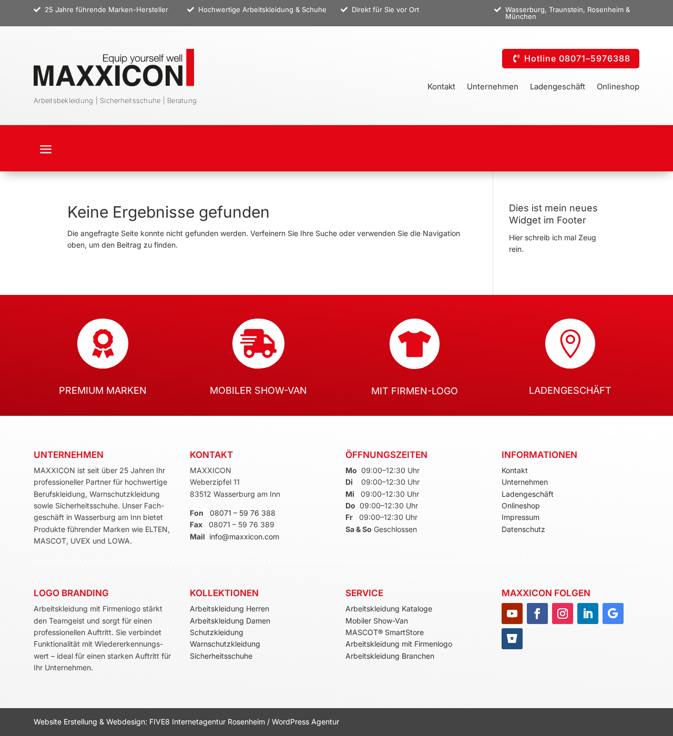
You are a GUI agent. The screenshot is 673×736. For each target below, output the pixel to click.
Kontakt (441, 87)
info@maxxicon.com (244, 536)
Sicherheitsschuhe (221, 655)
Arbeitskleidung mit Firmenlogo (398, 643)
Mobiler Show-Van (376, 620)
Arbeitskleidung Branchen (389, 655)
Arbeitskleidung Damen (230, 620)
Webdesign (125, 721)
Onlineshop (618, 87)
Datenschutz (523, 529)
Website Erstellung (66, 721)
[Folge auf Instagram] (562, 613)
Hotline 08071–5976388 (577, 58)
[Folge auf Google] (613, 613)
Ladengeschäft (557, 87)
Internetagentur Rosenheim (218, 721)
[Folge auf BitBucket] (512, 638)
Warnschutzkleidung (225, 643)
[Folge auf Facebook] (537, 613)
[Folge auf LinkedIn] (587, 613)
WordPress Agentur (305, 721)
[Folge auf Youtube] (512, 613)
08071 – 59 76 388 (243, 512)
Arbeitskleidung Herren (229, 608)
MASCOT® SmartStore (384, 632)
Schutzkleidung (216, 632)
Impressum (520, 517)
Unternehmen (492, 87)
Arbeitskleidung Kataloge (388, 608)
